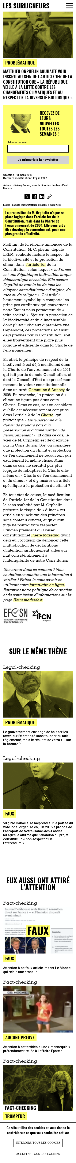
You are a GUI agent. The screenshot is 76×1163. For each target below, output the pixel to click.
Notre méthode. (26, 600)
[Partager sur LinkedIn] (42, 197)
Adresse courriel (17, 142)
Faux (9, 813)
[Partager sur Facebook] (34, 197)
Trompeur (15, 1116)
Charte (47, 415)
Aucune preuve (19, 1037)
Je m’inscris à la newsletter (38, 160)
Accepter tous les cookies (38, 1153)
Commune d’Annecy (46, 390)
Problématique (20, 62)
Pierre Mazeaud (45, 535)
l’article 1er (36, 265)
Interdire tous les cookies (38, 1142)
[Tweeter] (27, 197)
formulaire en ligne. (47, 585)
